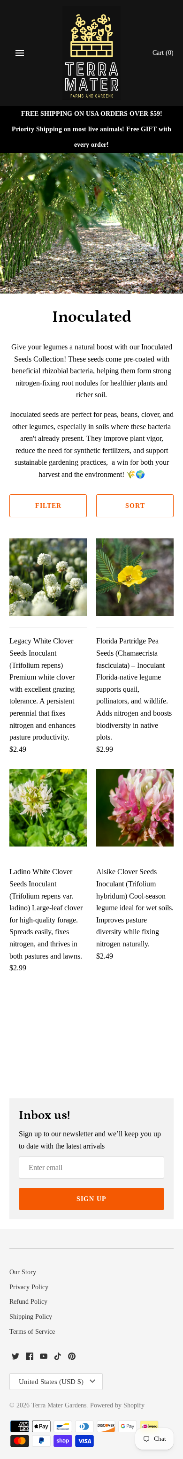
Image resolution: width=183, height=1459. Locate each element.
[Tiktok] (57, 1358)
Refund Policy (28, 1301)
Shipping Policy (30, 1316)
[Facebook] (29, 1358)
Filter (48, 505)
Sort (135, 505)
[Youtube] (43, 1358)
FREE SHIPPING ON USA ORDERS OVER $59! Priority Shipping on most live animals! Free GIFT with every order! (91, 129)
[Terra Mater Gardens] (91, 53)
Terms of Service (32, 1331)
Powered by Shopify (117, 1405)
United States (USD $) (51, 1381)
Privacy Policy (28, 1287)
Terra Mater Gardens (58, 1405)
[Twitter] (15, 1358)
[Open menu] (19, 53)
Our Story (22, 1272)
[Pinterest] (72, 1358)
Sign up (91, 1198)
